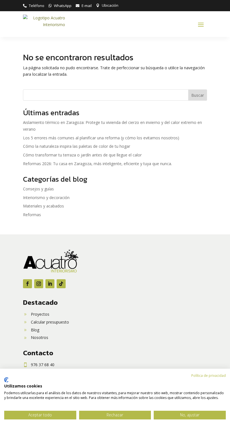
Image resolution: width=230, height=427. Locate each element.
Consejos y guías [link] (38, 188)
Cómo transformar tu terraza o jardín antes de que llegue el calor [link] (82, 155)
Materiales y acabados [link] (43, 206)
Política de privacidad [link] (208, 375)
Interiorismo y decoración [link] (46, 197)
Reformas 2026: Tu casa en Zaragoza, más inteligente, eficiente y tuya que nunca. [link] (97, 163)
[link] (33, 6)
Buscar (197, 95)
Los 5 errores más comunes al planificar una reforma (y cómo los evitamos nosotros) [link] (101, 137)
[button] (200, 24)
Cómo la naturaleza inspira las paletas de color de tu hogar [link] (76, 146)
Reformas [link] (32, 214)
